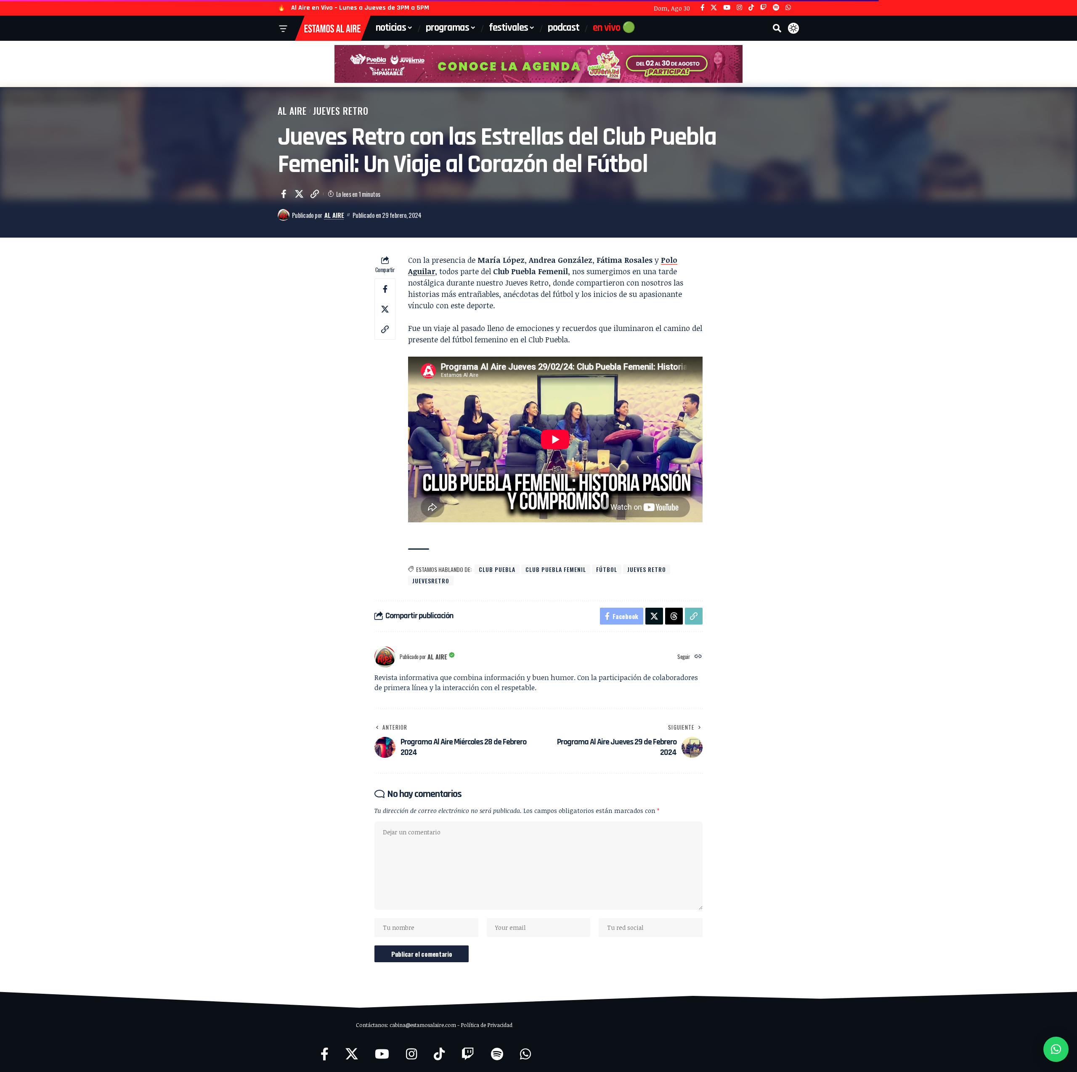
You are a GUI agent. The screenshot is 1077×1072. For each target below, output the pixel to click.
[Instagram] (739, 8)
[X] (713, 8)
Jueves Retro (341, 110)
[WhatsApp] (788, 8)
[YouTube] (726, 8)
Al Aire (292, 110)
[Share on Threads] (674, 616)
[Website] (698, 656)
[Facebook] (702, 8)
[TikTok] (751, 8)
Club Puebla (497, 569)
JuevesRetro (430, 580)
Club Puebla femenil (555, 569)
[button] (777, 28)
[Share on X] (299, 194)
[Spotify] (776, 8)
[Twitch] (763, 8)
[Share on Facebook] (283, 194)
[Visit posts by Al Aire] (283, 215)
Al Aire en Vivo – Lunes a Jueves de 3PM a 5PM (360, 7)
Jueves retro (646, 569)
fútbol (606, 569)
